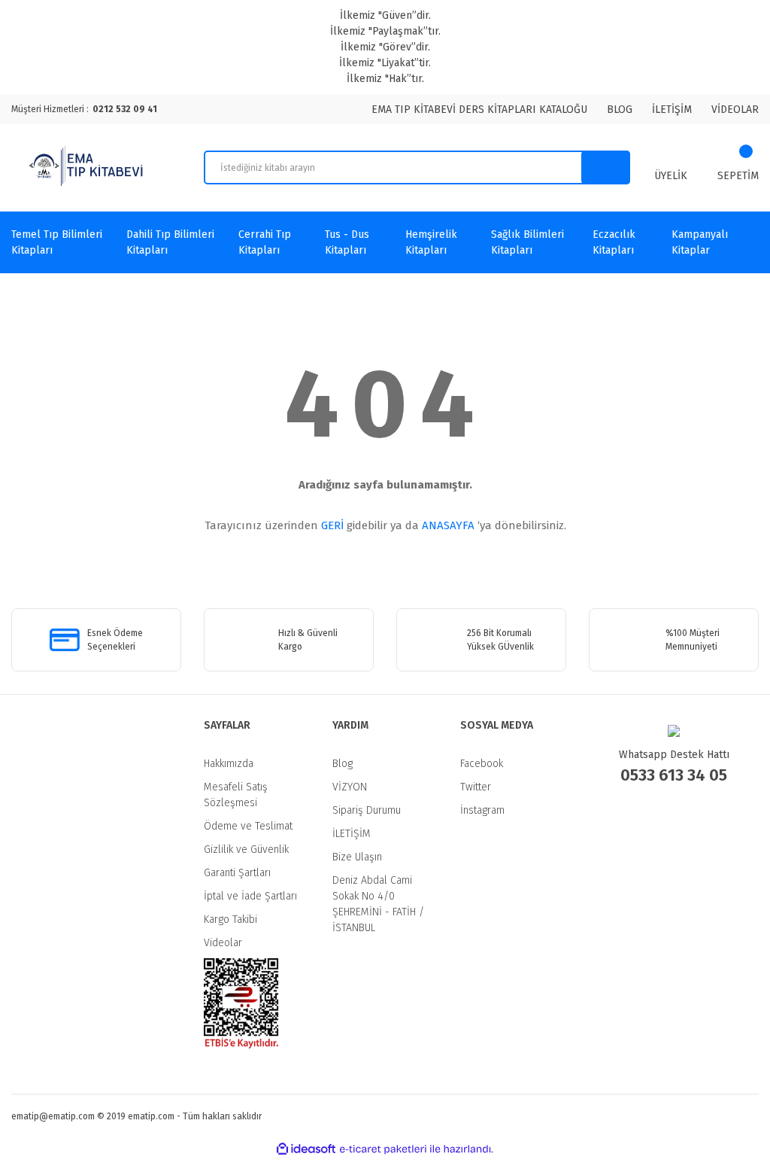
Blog (342, 763)
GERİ (332, 525)
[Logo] (88, 168)
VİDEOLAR (735, 109)
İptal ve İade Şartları (250, 896)
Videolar (223, 942)
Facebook (481, 763)
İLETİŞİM (672, 109)
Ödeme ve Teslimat (248, 826)
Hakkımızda (228, 763)
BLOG (619, 109)
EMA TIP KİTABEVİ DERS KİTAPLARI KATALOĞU (479, 109)
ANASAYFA (448, 525)
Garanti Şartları (237, 872)
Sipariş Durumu (366, 810)
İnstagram (482, 810)
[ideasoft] (306, 1149)
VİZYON (349, 787)
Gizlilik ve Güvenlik (246, 849)
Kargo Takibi (230, 919)
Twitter (475, 787)
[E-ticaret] (383, 1149)
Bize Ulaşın (357, 857)
